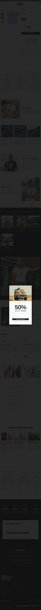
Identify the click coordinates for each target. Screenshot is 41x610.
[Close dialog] (31, 286)
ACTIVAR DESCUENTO (20, 319)
